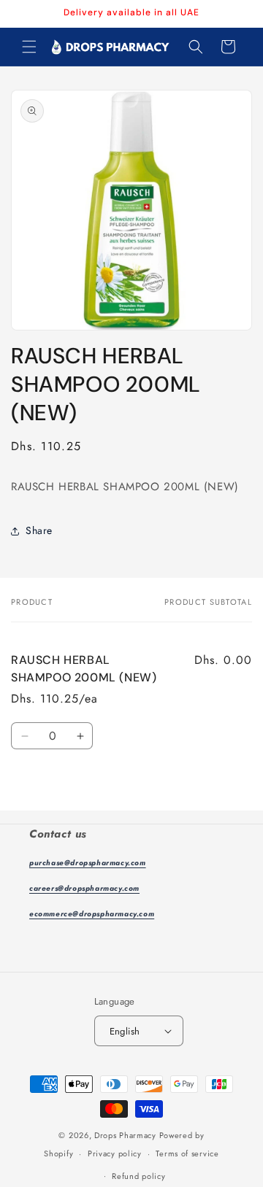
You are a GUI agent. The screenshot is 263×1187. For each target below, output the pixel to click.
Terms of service (187, 1153)
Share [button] (39, 530)
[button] (29, 47)
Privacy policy (115, 1153)
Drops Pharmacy (125, 1135)
